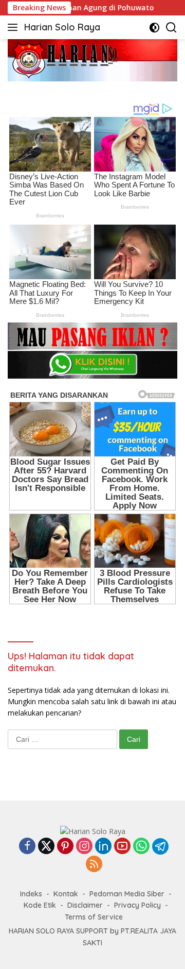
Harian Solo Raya (62, 27)
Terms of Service (94, 917)
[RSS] (94, 865)
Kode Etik (40, 905)
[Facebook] (27, 847)
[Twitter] (46, 847)
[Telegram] (160, 846)
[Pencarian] (171, 27)
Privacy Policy (137, 905)
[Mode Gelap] (154, 27)
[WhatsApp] (141, 847)
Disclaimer (85, 905)
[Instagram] (84, 847)
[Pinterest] (65, 847)
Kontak (65, 893)
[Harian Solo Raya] (92, 831)
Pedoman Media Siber (126, 893)
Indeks (31, 893)
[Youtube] (122, 847)
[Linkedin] (103, 847)
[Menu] (15, 27)
